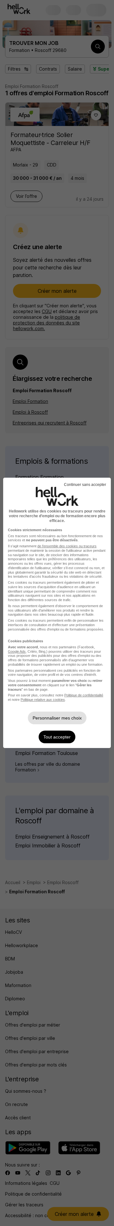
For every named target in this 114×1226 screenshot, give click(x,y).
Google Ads (17, 651)
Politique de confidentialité (83, 695)
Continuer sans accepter (85, 484)
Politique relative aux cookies (43, 699)
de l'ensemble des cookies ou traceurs (67, 546)
